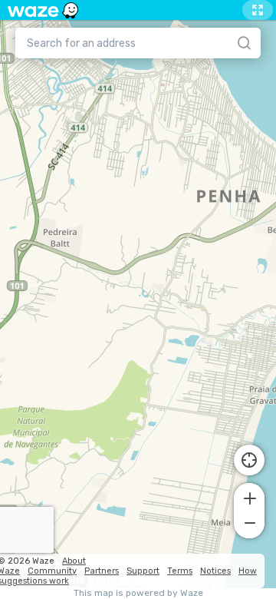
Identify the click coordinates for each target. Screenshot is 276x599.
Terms (179, 571)
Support (143, 571)
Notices (215, 571)
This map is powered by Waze (138, 593)
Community (52, 571)
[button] (249, 497)
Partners (101, 571)
